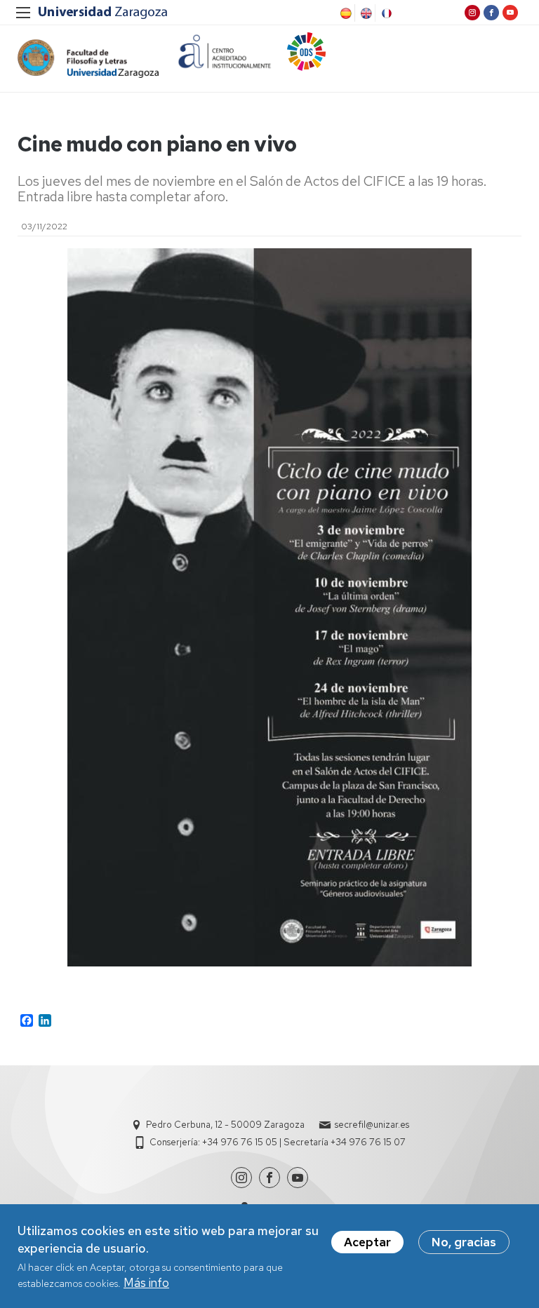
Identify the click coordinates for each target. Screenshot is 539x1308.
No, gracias (464, 1242)
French (385, 13)
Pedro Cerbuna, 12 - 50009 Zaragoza (225, 1125)
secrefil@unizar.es (372, 1125)
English (365, 13)
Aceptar (367, 1242)
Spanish (344, 13)
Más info (146, 1282)
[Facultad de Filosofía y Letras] (88, 58)
